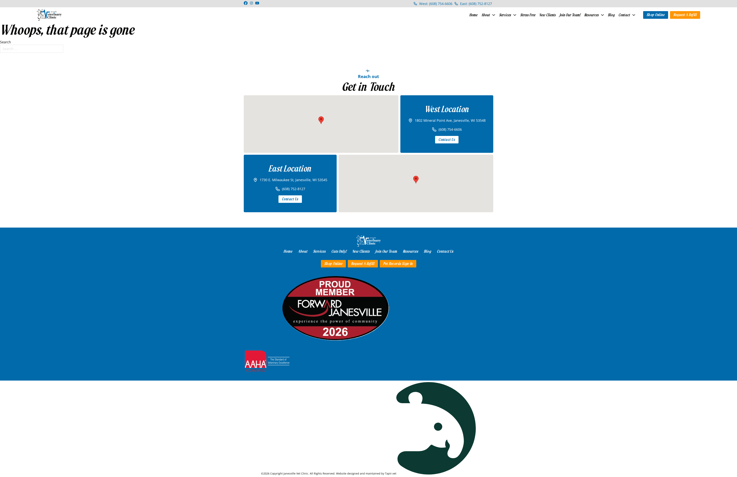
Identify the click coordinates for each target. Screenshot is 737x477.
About (485, 15)
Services (505, 15)
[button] (321, 120)
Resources (591, 15)
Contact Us (447, 139)
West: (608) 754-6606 (435, 3)
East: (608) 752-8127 (476, 3)
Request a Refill (685, 14)
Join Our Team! (570, 15)
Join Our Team (386, 251)
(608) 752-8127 (293, 189)
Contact (624, 15)
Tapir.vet (390, 473)
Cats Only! (339, 251)
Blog (611, 15)
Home (473, 15)
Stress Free (527, 15)
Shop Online (656, 14)
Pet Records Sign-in (398, 263)
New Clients (547, 15)
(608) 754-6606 (450, 129)
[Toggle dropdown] (493, 15)
